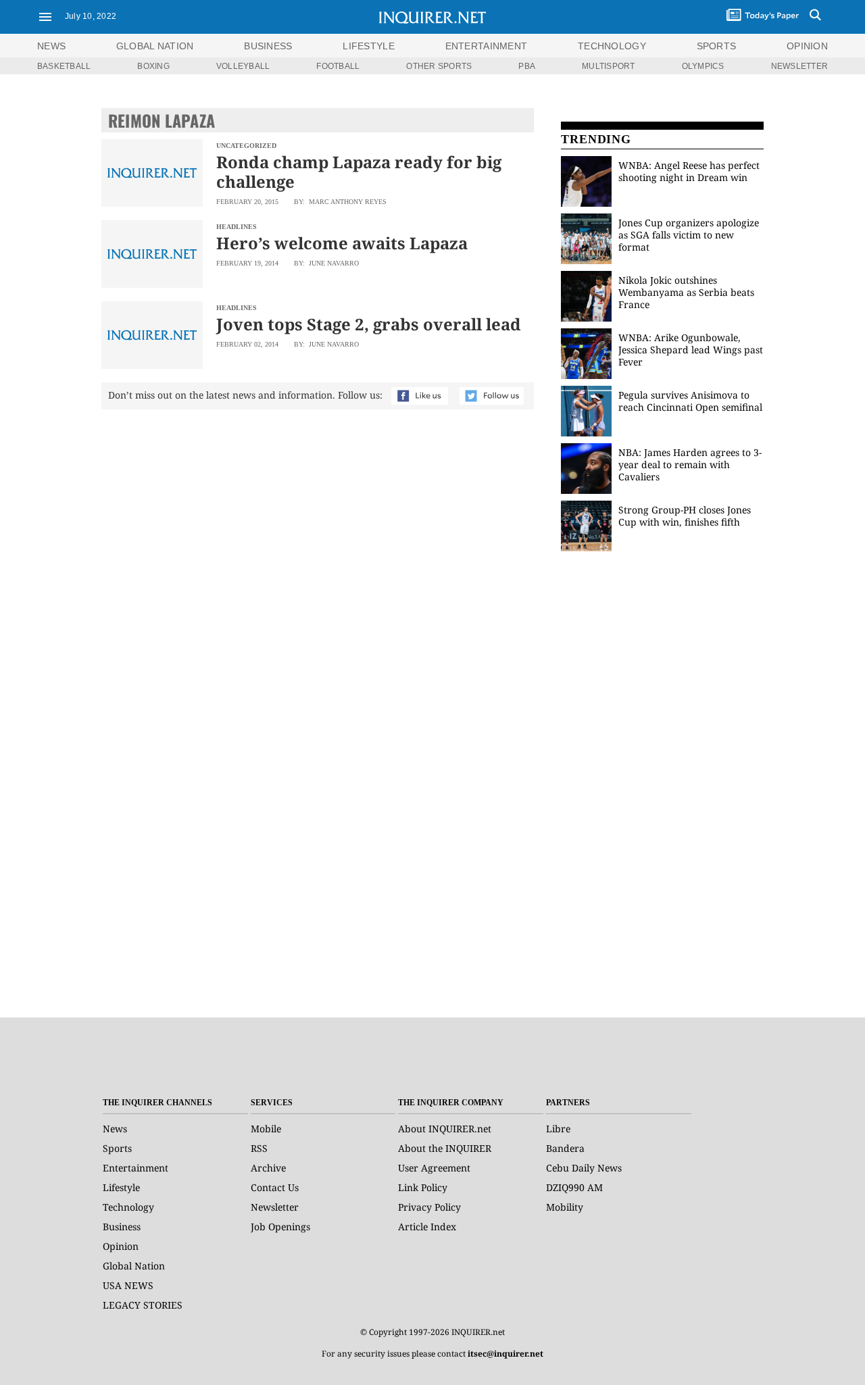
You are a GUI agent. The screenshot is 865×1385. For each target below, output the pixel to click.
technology (612, 46)
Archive (268, 1167)
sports (717, 46)
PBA (526, 66)
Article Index (427, 1226)
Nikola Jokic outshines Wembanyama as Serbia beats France (686, 292)
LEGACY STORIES (142, 1305)
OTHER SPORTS (439, 66)
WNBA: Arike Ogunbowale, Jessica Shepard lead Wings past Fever (690, 349)
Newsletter (275, 1207)
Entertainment (135, 1167)
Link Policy (422, 1187)
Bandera (565, 1148)
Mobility (564, 1207)
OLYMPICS (703, 66)
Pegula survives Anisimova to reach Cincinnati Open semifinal (690, 400)
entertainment (486, 46)
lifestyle (369, 46)
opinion (807, 46)
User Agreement (434, 1167)
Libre (558, 1128)
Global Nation (134, 1265)
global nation (155, 46)
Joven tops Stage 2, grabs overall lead (368, 324)
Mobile (266, 1128)
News (51, 46)
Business (122, 1226)
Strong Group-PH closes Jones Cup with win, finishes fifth (684, 515)
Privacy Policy (429, 1207)
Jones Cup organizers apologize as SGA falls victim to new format (688, 234)
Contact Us (275, 1187)
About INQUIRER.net (444, 1128)
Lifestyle (121, 1187)
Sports (117, 1148)
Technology (128, 1207)
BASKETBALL (64, 66)
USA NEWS (128, 1285)
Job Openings (280, 1226)
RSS (259, 1148)
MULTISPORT (608, 66)
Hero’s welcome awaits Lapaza (342, 243)
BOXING (153, 66)
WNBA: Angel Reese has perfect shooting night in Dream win (689, 171)
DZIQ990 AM (574, 1187)
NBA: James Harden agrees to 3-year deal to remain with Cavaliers (690, 464)
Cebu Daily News (584, 1167)
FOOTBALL (338, 66)
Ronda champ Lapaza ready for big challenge (358, 172)
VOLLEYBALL (243, 66)
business (268, 46)
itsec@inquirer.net (505, 1353)
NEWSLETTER (799, 66)
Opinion (121, 1246)
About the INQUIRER (444, 1148)
